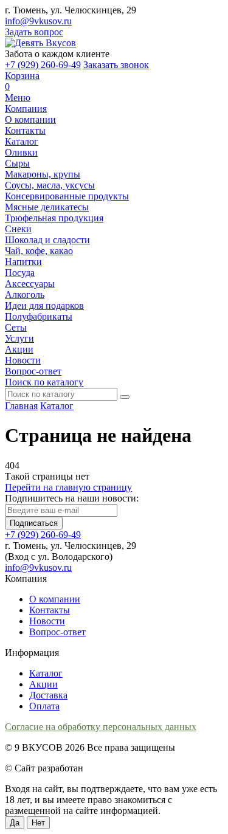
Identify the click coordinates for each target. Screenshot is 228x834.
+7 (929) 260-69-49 (43, 65)
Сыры (17, 163)
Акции (19, 349)
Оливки (21, 152)
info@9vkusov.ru (38, 21)
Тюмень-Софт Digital (129, 768)
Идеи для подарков (44, 305)
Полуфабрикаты (38, 316)
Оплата (44, 706)
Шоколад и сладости (47, 240)
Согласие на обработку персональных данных (100, 727)
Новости (23, 360)
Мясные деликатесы (47, 207)
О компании (30, 119)
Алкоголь (24, 294)
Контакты (25, 130)
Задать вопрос (34, 32)
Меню (17, 97)
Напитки (23, 262)
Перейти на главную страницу (68, 487)
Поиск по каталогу (44, 382)
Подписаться (34, 523)
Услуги (19, 338)
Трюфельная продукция (54, 218)
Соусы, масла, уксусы (50, 185)
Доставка (48, 695)
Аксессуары (30, 283)
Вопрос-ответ (33, 371)
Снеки (18, 229)
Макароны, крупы (42, 174)
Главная (21, 406)
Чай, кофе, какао (39, 251)
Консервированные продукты (67, 196)
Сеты (16, 327)
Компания (26, 108)
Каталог (21, 141)
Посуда (20, 272)
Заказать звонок (116, 65)
